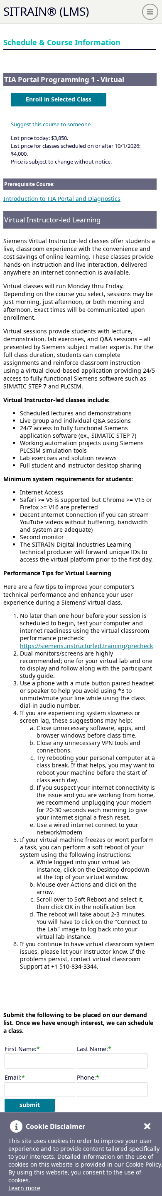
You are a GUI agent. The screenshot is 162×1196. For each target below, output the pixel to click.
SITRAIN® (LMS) (46, 11)
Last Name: (92, 1049)
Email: (13, 1077)
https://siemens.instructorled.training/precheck (86, 646)
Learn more (24, 1188)
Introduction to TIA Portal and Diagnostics (61, 199)
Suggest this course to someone (51, 124)
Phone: (86, 1077)
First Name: (21, 1049)
